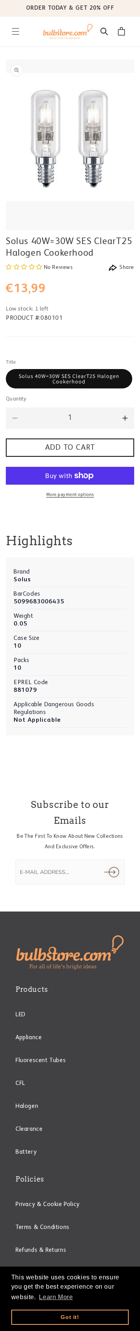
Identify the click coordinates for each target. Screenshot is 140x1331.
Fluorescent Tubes (41, 1060)
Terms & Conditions (43, 1227)
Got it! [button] (70, 1317)
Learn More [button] (56, 1297)
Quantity (16, 399)
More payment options (70, 494)
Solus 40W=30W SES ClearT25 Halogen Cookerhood (69, 379)
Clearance (29, 1129)
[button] (15, 31)
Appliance (29, 1038)
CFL (20, 1083)
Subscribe (112, 871)
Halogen (27, 1106)
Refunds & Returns (41, 1250)
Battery (26, 1152)
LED (21, 1015)
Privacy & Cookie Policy (48, 1204)
